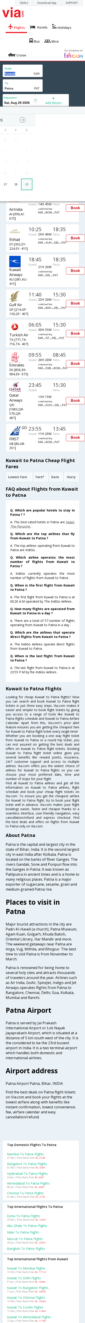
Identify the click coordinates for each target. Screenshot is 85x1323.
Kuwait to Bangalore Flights (28, 1288)
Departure (10, 97)
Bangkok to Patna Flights (26, 1248)
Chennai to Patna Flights (25, 1193)
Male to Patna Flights (23, 1232)
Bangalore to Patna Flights (27, 1164)
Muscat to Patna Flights (25, 1239)
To (6, 83)
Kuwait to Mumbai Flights (26, 1268)
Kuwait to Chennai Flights (26, 1297)
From (8, 68)
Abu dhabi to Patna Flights (27, 1226)
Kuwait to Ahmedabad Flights (29, 1317)
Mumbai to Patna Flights (25, 1154)
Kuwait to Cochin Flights (25, 1307)
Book (75, 208)
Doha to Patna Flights (23, 1216)
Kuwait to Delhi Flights (24, 1278)
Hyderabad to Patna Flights (27, 1173)
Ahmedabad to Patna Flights (28, 1183)
